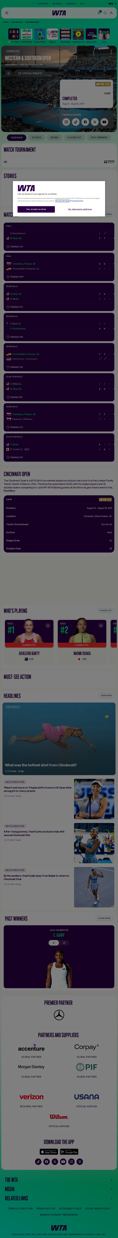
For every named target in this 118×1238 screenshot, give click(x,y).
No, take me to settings (80, 209)
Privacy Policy (76, 201)
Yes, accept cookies (36, 209)
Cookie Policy (62, 201)
